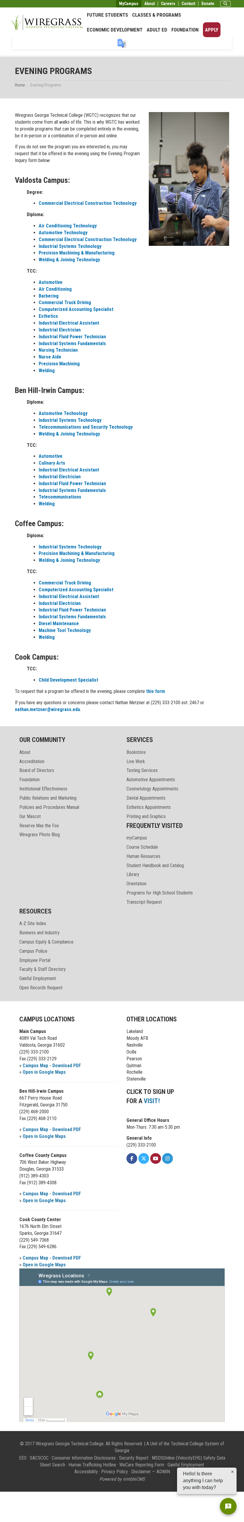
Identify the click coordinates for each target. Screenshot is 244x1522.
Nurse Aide (50, 357)
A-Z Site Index (32, 923)
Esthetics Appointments (148, 807)
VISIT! (152, 1101)
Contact (188, 3)
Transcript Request (144, 902)
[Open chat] (228, 1506)
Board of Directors (36, 770)
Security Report (133, 1458)
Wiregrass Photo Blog (39, 834)
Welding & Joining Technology (69, 259)
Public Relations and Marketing (47, 798)
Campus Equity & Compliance (46, 942)
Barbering (49, 296)
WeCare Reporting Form (141, 1465)
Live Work (135, 761)
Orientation (136, 883)
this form (155, 691)
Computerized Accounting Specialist (76, 309)
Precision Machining (59, 364)
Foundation (184, 30)
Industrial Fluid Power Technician (72, 336)
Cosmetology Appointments (152, 789)
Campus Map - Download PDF (52, 1065)
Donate (207, 3)
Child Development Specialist (68, 680)
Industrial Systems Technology (70, 246)
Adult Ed (157, 30)
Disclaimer (141, 1471)
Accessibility (86, 1471)
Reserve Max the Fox (39, 825)
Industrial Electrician (60, 330)
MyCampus (128, 3)
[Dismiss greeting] (232, 1472)
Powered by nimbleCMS (122, 1479)
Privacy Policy (114, 1471)
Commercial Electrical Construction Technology (88, 203)
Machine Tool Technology (65, 630)
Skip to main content (22, 4)
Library (132, 874)
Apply (211, 30)
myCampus (136, 838)
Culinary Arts (52, 463)
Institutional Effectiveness (43, 789)
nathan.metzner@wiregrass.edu (47, 709)
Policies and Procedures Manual (49, 807)
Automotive (50, 282)
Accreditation (31, 761)
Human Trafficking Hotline (92, 1465)
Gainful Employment (37, 978)
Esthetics (48, 316)
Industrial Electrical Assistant (69, 323)
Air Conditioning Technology (68, 226)
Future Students (107, 15)
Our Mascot (30, 816)
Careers (168, 3)
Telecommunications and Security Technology (86, 427)
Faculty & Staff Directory (42, 969)
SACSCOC (39, 1458)
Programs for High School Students (159, 893)
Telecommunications (60, 497)
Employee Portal (34, 960)
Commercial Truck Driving (65, 302)
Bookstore (136, 752)
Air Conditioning (55, 289)
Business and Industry (39, 932)
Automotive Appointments (150, 779)
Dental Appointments (145, 798)
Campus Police (33, 951)
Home (20, 85)
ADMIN (163, 1471)
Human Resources (143, 856)
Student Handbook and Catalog (155, 865)
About (149, 3)
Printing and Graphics (146, 816)
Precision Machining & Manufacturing (77, 253)
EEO (22, 1458)
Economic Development (115, 30)
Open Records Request (40, 987)
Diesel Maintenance (59, 623)
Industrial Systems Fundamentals (72, 343)
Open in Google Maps (44, 1072)
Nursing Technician (58, 350)
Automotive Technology (63, 232)
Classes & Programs (156, 15)
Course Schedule (142, 847)
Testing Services (142, 770)
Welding (47, 370)
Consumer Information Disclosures (84, 1458)
